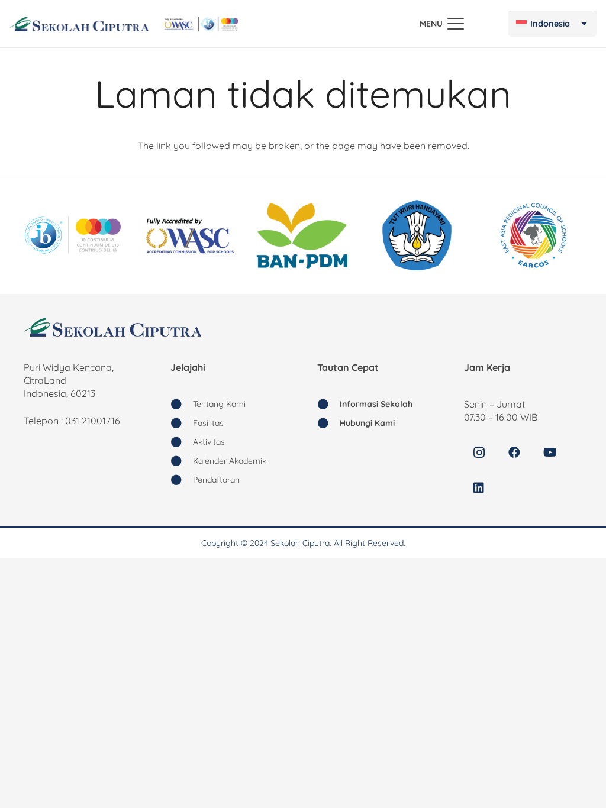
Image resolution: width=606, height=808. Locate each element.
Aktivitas (209, 442)
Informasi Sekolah (376, 404)
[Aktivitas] (181, 442)
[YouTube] (550, 452)
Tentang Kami (219, 404)
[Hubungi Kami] (328, 423)
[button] (442, 23)
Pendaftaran (216, 479)
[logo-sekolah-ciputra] (79, 24)
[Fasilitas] (181, 423)
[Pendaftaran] (181, 479)
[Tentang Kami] (181, 404)
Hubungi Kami (367, 423)
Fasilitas (208, 423)
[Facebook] (514, 452)
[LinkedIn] (479, 488)
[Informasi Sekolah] (328, 404)
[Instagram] (479, 452)
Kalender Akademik (229, 460)
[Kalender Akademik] (181, 460)
